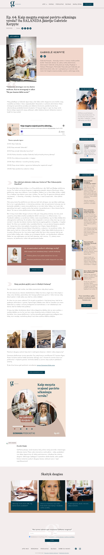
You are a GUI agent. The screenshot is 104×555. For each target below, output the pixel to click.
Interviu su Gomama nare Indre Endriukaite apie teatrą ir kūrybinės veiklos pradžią (51, 506)
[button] (88, 4)
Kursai (51, 4)
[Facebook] (76, 549)
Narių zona (77, 4)
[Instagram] (41, 56)
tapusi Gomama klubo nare (46, 365)
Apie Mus (25, 548)
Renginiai (34, 548)
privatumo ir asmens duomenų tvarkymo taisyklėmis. (62, 537)
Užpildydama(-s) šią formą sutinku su (52, 537)
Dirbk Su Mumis (64, 548)
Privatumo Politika (64, 553)
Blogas (68, 4)
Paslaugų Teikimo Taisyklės (51, 553)
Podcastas (60, 4)
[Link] (45, 56)
